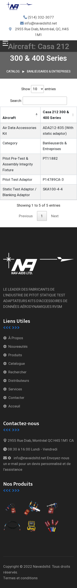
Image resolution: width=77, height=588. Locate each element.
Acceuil (14, 406)
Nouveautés (18, 346)
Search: (16, 100)
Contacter (16, 397)
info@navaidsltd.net (41, 23)
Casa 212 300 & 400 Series (56, 114)
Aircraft (9, 117)
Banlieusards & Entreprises (49, 71)
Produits (15, 355)
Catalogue (16, 363)
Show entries (38, 89)
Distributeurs (18, 380)
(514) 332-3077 (41, 17)
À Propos (15, 338)
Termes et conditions (20, 578)
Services (15, 389)
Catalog (13, 71)
